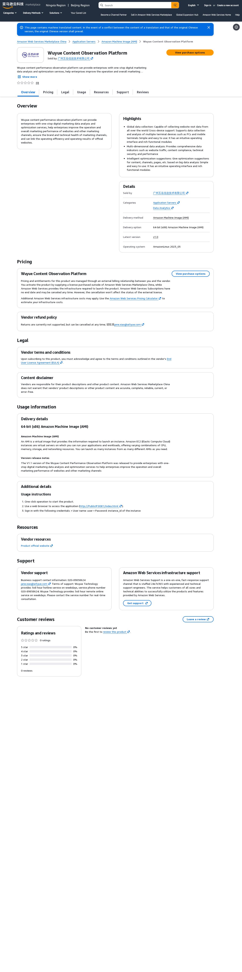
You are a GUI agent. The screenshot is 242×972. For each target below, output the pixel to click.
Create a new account (228, 5)
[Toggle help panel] (236, 27)
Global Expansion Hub (187, 14)
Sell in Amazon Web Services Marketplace (151, 14)
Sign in (207, 5)
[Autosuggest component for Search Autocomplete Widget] (175, 5)
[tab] (28, 92)
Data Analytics (161, 207)
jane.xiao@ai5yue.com (127, 324)
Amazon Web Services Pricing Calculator (134, 298)
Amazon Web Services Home (217, 14)
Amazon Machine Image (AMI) (171, 217)
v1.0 (155, 236)
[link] (168, 41)
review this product (114, 631)
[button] (194, 5)
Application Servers (164, 202)
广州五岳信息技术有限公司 (74, 58)
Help (237, 14)
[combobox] (135, 5)
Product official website (35, 545)
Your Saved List (78, 12)
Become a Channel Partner (114, 14)
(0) (37, 82)
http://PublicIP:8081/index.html (99, 506)
